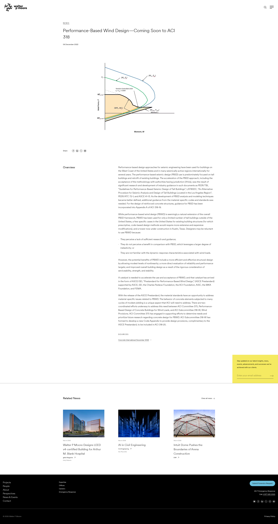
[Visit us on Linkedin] (262, 501)
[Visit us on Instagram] (270, 501)
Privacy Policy (269, 516)
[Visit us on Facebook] (258, 501)
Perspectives (9, 493)
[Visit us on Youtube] (254, 501)
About (6, 489)
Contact (7, 500)
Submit (271, 375)
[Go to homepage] (15, 7)
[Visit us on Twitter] (266, 501)
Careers (62, 489)
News (66, 23)
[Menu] (272, 7)
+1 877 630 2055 (269, 494)
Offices (62, 485)
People (6, 486)
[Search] (265, 7)
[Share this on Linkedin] (77, 150)
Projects (7, 482)
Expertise (62, 482)
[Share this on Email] (85, 150)
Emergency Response (67, 492)
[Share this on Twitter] (81, 150)
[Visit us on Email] (274, 501)
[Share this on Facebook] (73, 150)
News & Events (10, 497)
